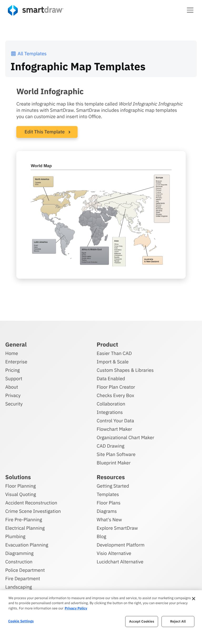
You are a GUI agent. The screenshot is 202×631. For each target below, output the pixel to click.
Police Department (25, 570)
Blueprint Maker (114, 463)
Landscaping (18, 587)
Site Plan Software (116, 454)
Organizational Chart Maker (125, 437)
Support (13, 378)
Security (14, 404)
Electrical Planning (25, 528)
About (11, 387)
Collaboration (111, 404)
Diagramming (19, 553)
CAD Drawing (110, 446)
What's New (109, 520)
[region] (101, 610)
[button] (190, 10)
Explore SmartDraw (117, 528)
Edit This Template (44, 132)
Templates (108, 494)
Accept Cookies (141, 621)
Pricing (12, 370)
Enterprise (16, 362)
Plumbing (15, 536)
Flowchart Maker (114, 429)
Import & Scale (113, 362)
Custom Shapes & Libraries (125, 370)
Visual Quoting (20, 494)
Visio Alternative (114, 553)
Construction (18, 562)
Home (11, 353)
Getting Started (113, 486)
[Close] (193, 598)
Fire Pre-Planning (23, 520)
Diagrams (107, 511)
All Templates (32, 54)
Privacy (13, 395)
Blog (101, 536)
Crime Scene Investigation (33, 511)
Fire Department (22, 578)
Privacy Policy (76, 608)
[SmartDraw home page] (35, 10)
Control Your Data (115, 421)
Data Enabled (111, 378)
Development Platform (121, 545)
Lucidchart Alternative (120, 562)
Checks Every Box (115, 395)
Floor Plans (108, 503)
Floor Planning (20, 486)
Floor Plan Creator (116, 387)
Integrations (110, 412)
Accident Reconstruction (31, 503)
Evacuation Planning (26, 545)
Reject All (178, 621)
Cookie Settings (21, 621)
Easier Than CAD (114, 353)
